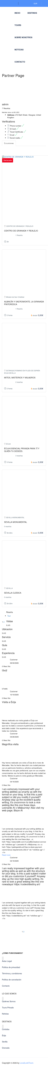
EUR (36, 3)
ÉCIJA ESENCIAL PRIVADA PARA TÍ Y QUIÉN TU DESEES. (21, 449)
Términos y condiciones (12, 973)
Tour (9, 616)
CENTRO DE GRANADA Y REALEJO (21, 230)
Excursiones (9, 143)
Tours (18, 25)
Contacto (20, 61)
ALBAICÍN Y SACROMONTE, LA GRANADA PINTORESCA (24, 303)
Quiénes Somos (8, 1001)
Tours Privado (8, 1007)
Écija (4, 1035)
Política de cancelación (11, 979)
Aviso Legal (7, 961)
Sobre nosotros (23, 37)
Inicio (17, 13)
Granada (5, 1047)
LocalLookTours (26, 1062)
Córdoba (5, 1029)
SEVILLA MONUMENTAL (15, 522)
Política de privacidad (11, 967)
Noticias (19, 49)
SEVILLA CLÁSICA (12, 592)
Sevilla (4, 1041)
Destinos (32, 13)
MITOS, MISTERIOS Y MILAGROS (19, 377)
